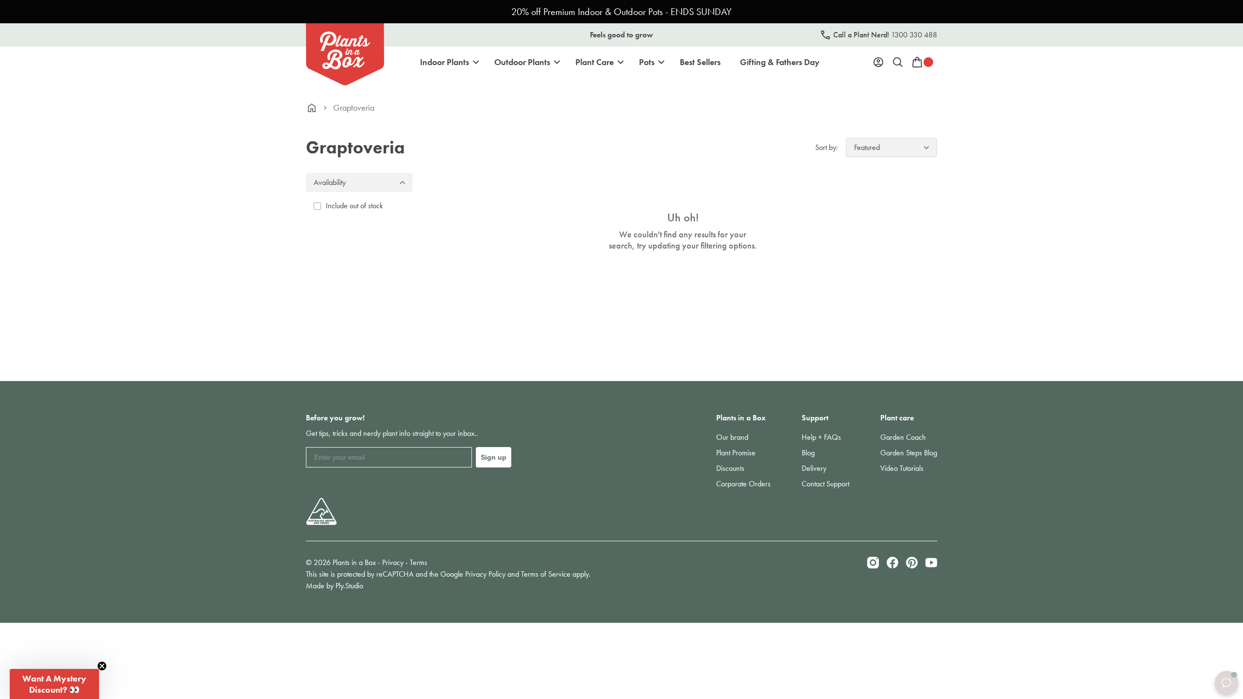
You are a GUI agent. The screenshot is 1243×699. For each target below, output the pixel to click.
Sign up (493, 457)
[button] (54, 684)
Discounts (730, 468)
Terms (418, 562)
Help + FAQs (821, 437)
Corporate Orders (743, 484)
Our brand (732, 437)
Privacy (392, 562)
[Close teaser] (102, 666)
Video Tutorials (902, 468)
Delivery (814, 468)
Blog (808, 453)
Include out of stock (354, 205)
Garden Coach (903, 437)
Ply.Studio (349, 586)
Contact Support (825, 484)
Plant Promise (736, 453)
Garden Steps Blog (908, 453)
